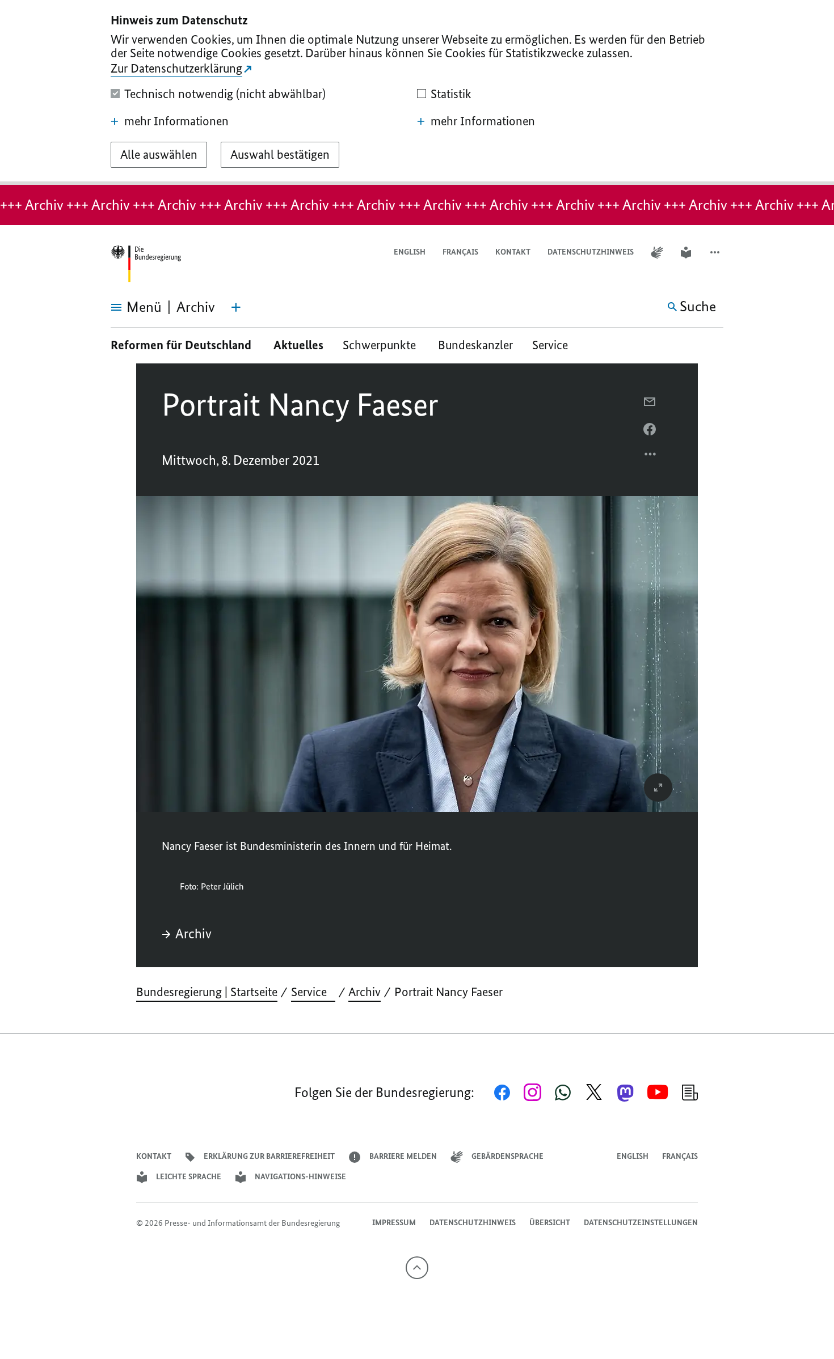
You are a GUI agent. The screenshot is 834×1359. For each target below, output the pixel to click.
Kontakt (512, 252)
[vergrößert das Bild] (658, 787)
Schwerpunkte (381, 345)
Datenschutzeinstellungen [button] (641, 1222)
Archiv (193, 934)
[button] (716, 252)
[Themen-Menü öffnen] (236, 307)
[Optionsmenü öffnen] (651, 457)
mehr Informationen (176, 121)
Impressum (394, 1222)
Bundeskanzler (475, 345)
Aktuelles (298, 345)
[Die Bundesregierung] (146, 263)
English (410, 252)
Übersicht (549, 1222)
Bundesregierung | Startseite (206, 992)
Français (460, 252)
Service (554, 345)
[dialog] (417, 92)
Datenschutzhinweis (590, 252)
